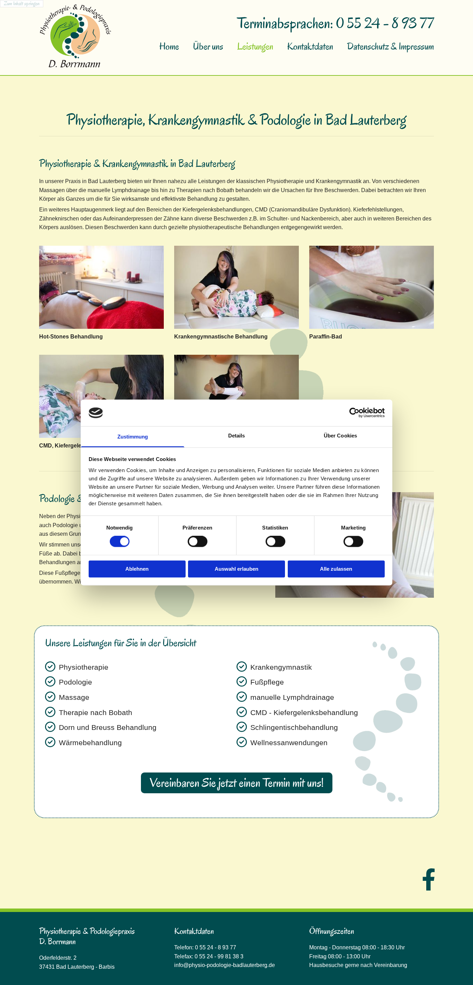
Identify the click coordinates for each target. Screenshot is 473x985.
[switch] (197, 541)
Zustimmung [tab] (132, 437)
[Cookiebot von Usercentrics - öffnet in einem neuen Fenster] (354, 413)
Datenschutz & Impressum (390, 46)
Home (169, 46)
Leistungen (255, 46)
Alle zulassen (336, 569)
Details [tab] (236, 436)
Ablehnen (137, 569)
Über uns (208, 46)
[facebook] (428, 879)
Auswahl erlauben (236, 569)
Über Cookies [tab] (340, 436)
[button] (236, 782)
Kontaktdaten (310, 46)
